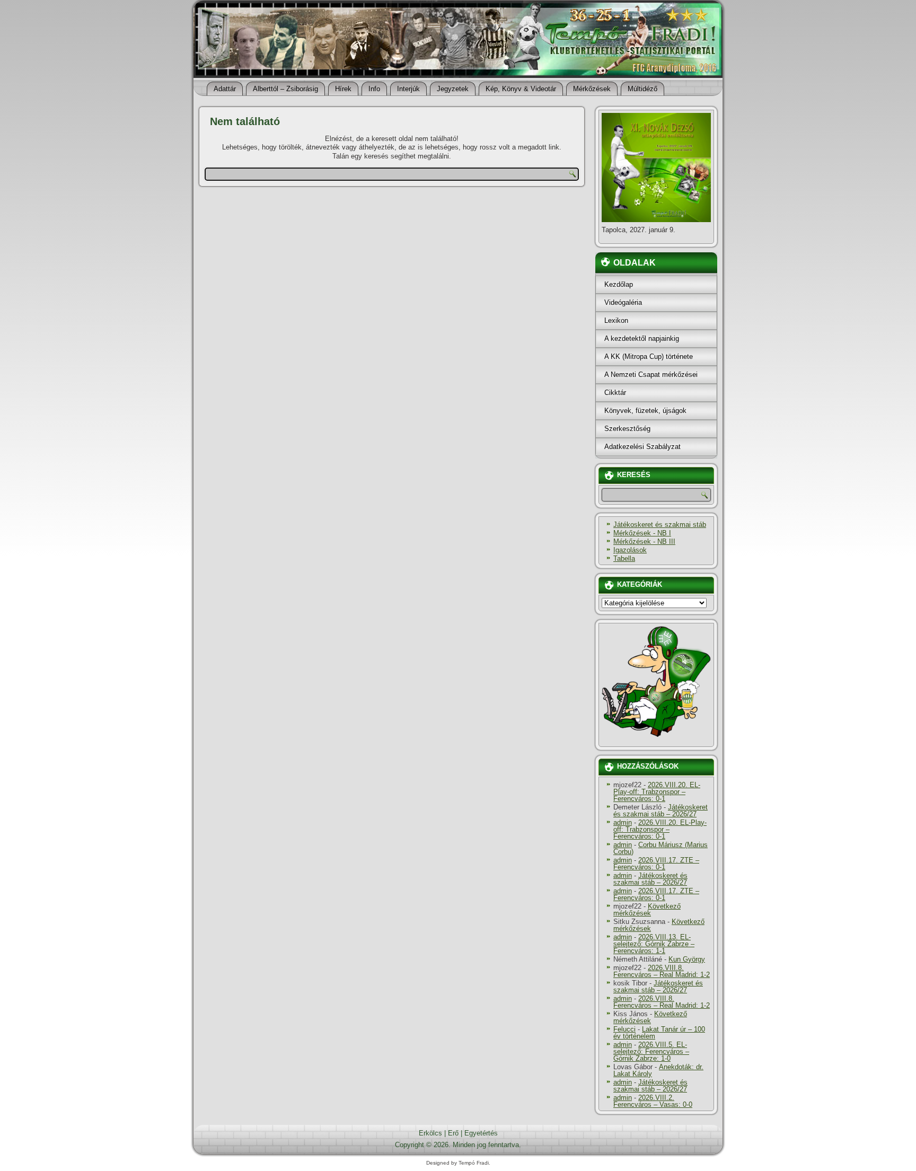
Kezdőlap (618, 284)
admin (622, 822)
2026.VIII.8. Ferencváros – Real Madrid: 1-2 (661, 971)
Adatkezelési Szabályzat (642, 447)
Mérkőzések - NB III (644, 541)
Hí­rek (343, 89)
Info (374, 89)
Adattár (225, 89)
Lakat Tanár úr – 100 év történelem (659, 1032)
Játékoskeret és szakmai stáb (659, 525)
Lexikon (616, 320)
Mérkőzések (592, 89)
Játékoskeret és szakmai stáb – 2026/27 (660, 810)
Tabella (624, 558)
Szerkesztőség (627, 429)
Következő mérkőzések (647, 909)
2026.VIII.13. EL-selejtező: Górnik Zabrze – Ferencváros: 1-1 (653, 944)
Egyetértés (481, 1133)
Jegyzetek (453, 89)
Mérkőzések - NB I (642, 533)
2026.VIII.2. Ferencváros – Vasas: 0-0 (652, 1101)
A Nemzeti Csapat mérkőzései (651, 374)
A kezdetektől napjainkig (641, 338)
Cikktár (615, 393)
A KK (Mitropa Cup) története (648, 356)
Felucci (624, 1029)
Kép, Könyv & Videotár (521, 89)
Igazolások (630, 550)
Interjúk (408, 89)
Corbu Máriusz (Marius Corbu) (660, 848)
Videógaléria (623, 302)
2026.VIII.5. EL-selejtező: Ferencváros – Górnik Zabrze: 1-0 (651, 1051)
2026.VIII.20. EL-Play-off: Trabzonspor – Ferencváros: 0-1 (656, 792)
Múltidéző (642, 89)
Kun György (686, 959)
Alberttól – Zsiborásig (285, 89)
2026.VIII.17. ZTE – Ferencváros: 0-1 (656, 863)
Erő (453, 1133)
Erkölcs (430, 1133)
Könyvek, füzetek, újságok (645, 411)
